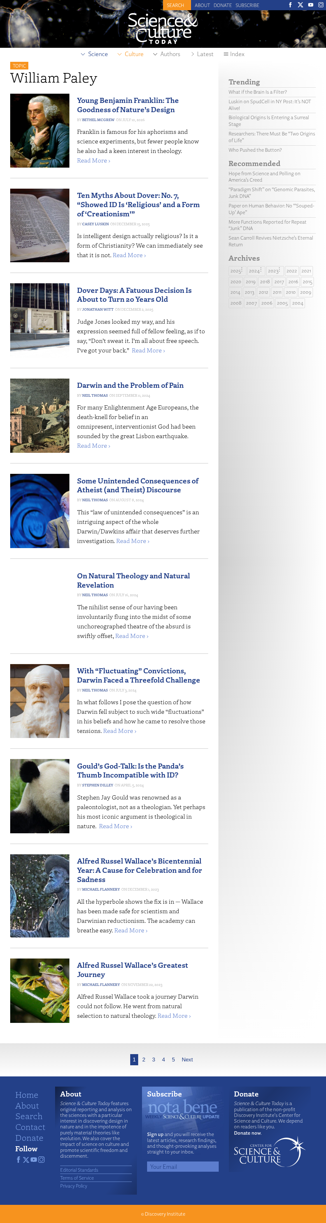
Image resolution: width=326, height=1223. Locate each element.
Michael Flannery (101, 889)
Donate (223, 5)
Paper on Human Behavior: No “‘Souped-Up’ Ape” (271, 209)
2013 (249, 292)
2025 (235, 271)
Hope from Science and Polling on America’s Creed (265, 176)
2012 (263, 292)
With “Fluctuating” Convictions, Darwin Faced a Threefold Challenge (138, 675)
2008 (236, 303)
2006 (267, 303)
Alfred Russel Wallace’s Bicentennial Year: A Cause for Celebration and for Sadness (139, 870)
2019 (251, 282)
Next (187, 1060)
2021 (306, 271)
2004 (297, 303)
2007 (251, 303)
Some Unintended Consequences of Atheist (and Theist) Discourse (137, 485)
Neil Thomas (95, 395)
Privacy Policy (73, 1186)
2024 (254, 271)
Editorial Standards (79, 1170)
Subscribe (247, 5)
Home (27, 1094)
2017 (279, 282)
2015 (307, 282)
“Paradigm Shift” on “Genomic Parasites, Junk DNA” (272, 192)
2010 (291, 292)
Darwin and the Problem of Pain (130, 384)
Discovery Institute (165, 1214)
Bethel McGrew (98, 119)
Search (29, 1115)
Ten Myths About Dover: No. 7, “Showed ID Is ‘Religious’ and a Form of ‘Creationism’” (138, 204)
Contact (30, 1126)
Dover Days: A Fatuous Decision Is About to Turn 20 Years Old (134, 294)
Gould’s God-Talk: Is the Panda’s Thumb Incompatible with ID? (130, 770)
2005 (282, 303)
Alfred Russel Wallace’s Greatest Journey (132, 969)
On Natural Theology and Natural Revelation (133, 580)
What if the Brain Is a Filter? (258, 92)
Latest (205, 53)
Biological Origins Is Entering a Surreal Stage (269, 120)
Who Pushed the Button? (255, 150)
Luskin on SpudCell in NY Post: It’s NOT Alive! (270, 104)
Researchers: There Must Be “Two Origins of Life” (272, 137)
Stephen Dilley (97, 785)
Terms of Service (77, 1178)
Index (237, 53)
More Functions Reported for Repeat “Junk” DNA (268, 225)
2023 (273, 271)
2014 (235, 292)
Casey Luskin (95, 223)
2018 (265, 282)
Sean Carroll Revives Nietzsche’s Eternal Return (271, 241)
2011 (277, 292)
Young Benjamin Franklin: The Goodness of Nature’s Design (128, 104)
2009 (305, 292)
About (202, 5)
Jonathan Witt (98, 309)
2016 (293, 282)
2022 (292, 271)
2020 (235, 282)
